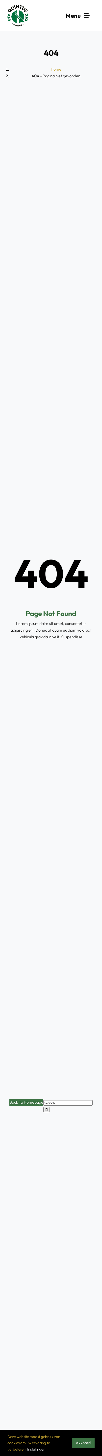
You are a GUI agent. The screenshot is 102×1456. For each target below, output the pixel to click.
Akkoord (83, 1442)
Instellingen (36, 1449)
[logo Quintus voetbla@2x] (17, 6)
